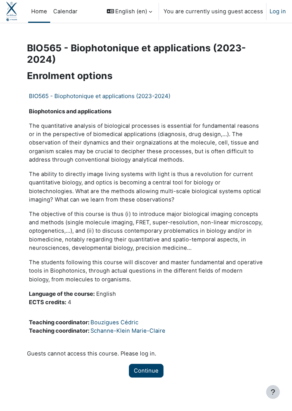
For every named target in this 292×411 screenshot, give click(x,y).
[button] (129, 11)
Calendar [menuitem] (65, 11)
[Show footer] (273, 392)
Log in (278, 11)
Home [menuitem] (39, 11)
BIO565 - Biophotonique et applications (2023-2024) (99, 96)
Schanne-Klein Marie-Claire (127, 330)
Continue (146, 370)
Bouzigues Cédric (114, 322)
